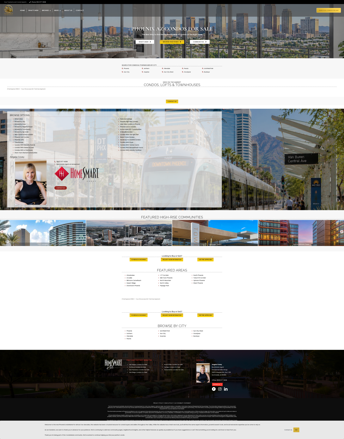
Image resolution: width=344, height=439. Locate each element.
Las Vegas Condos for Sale (138, 364)
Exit (296, 430)
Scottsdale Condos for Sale (173, 364)
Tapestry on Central (301, 244)
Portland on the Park (215, 244)
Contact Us (288, 430)
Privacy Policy (158, 403)
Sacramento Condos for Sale (174, 370)
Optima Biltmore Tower (129, 244)
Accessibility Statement (183, 403)
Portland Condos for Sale (137, 367)
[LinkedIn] (226, 389)
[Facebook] (214, 389)
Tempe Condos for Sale (172, 367)
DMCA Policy (169, 403)
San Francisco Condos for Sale (139, 370)
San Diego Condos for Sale (138, 372)
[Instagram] (220, 389)
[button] (2, 231)
